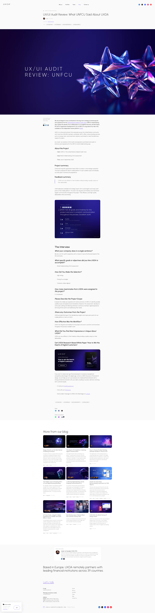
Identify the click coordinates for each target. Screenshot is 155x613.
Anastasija (48, 495)
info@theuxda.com (69, 386)
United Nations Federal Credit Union (76, 122)
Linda (47, 18)
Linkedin (88, 394)
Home (73, 588)
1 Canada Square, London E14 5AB (52, 601)
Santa (51, 465)
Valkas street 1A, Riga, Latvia (52, 598)
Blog (80, 4)
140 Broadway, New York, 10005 (52, 600)
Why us (60, 4)
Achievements (51, 21)
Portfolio (67, 4)
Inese (67, 496)
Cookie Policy (5, 609)
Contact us (86, 4)
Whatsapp (68, 390)
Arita (90, 498)
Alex (44, 465)
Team (74, 4)
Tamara (100, 498)
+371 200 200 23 (46, 594)
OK (17, 607)
